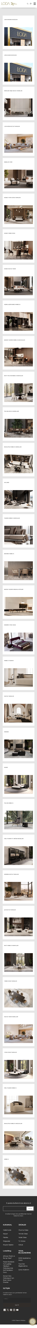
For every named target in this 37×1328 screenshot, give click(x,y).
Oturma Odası (23, 1230)
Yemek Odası (23, 1234)
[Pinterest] (11, 1310)
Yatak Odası (23, 1237)
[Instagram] (14, 1310)
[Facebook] (4, 1310)
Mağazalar (6, 1241)
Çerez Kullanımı (23, 1270)
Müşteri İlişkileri (8, 1245)
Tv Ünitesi (22, 1241)
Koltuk (21, 1245)
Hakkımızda (7, 1230)
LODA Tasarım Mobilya (18, 1320)
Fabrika (5, 1237)
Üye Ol (30, 1208)
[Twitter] (7, 1310)
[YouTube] (17, 1310)
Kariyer (5, 1234)
